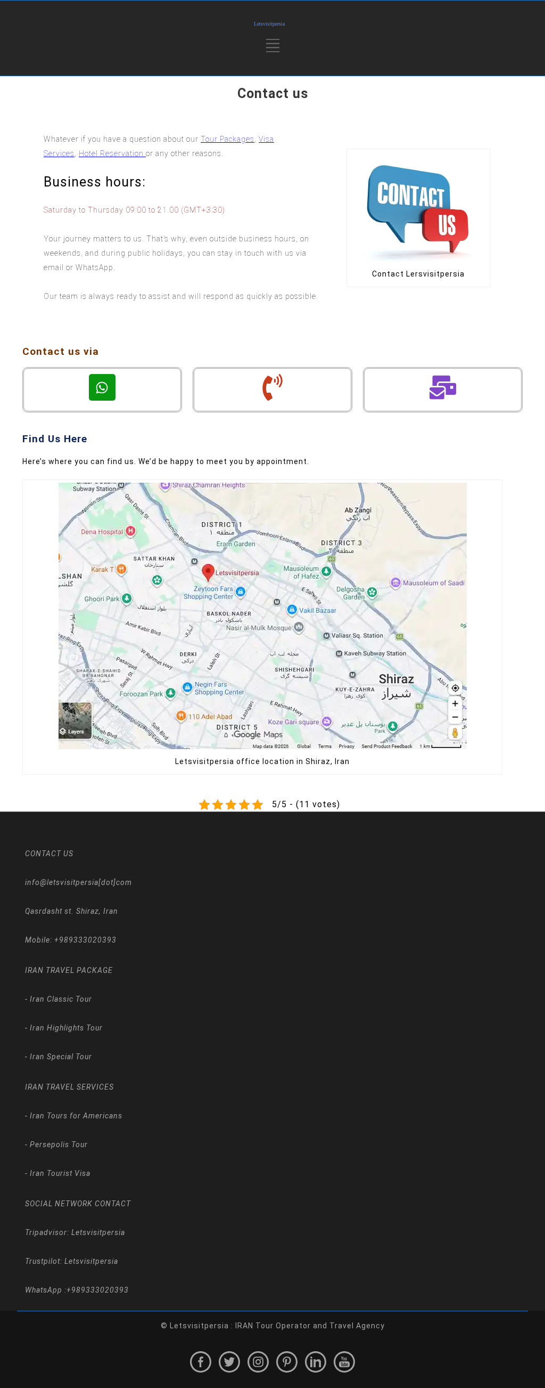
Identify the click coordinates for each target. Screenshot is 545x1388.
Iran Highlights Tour (65, 1028)
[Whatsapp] (102, 387)
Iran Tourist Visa (59, 1173)
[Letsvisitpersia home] (272, 24)
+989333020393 (98, 1290)
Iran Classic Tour (60, 999)
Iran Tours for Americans (75, 1115)
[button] (272, 49)
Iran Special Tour (60, 1056)
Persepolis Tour (58, 1144)
